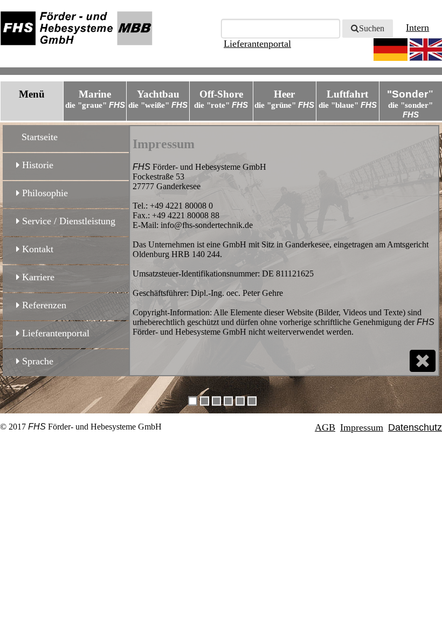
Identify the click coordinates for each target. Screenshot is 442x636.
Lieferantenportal (54, 333)
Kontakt (36, 249)
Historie (36, 165)
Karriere (36, 277)
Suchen (371, 28)
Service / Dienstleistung (67, 221)
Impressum (361, 427)
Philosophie (43, 193)
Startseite (37, 137)
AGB (325, 427)
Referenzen (42, 305)
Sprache (36, 361)
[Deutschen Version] (391, 49)
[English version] (426, 49)
